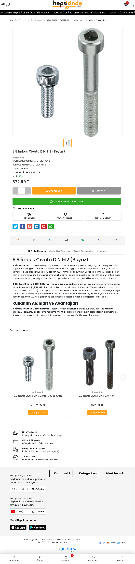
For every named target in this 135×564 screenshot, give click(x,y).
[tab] (37, 251)
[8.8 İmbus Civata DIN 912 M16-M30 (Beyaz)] (38, 364)
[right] (123, 377)
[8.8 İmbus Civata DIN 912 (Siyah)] (97, 364)
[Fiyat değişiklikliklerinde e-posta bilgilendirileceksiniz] (84, 240)
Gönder (40, 489)
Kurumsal (61, 473)
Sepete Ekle (56, 190)
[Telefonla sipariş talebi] (100, 240)
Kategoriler (87, 473)
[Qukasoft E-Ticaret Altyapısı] (67, 550)
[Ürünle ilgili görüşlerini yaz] (51, 240)
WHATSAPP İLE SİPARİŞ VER (68, 201)
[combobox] (14, 511)
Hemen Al (100, 190)
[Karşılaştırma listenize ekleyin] (67, 240)
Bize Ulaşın (113, 473)
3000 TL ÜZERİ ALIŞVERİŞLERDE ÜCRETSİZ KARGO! (76, 12)
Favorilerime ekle (24, 208)
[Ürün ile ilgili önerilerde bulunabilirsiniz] (117, 240)
